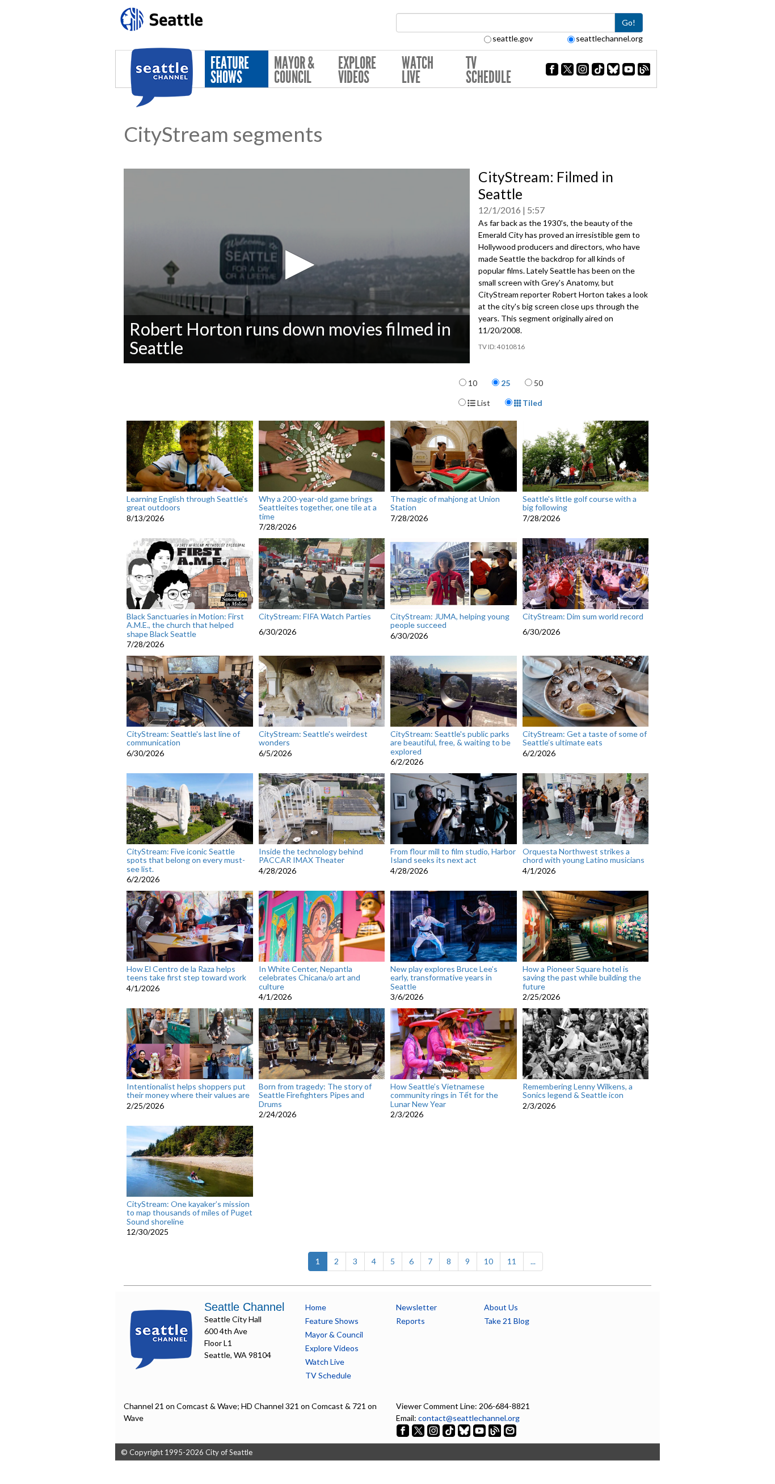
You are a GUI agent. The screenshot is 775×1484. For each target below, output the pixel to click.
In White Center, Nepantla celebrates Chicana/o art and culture (309, 978)
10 (472, 383)
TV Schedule (488, 70)
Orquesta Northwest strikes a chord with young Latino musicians (584, 856)
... (533, 1261)
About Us (501, 1307)
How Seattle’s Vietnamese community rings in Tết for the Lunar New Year (444, 1095)
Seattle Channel (244, 1307)
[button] (296, 265)
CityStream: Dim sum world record (583, 616)
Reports (410, 1321)
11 (511, 1261)
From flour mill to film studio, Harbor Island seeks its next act (453, 856)
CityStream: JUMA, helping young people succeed (449, 621)
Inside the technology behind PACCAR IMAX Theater (311, 856)
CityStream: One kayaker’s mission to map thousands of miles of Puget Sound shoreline (189, 1213)
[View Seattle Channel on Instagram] (434, 1430)
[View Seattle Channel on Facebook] (403, 1430)
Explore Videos (357, 70)
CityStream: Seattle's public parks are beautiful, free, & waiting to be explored (450, 743)
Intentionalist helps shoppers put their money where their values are (188, 1091)
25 (505, 383)
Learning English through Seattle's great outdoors (187, 503)
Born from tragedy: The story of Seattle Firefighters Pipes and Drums (315, 1095)
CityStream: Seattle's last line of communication (183, 738)
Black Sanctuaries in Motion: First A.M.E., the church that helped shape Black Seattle (185, 625)
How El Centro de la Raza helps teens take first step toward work (186, 973)
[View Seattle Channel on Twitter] (419, 1430)
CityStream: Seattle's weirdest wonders (313, 738)
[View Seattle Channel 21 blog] (495, 1430)
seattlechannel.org (609, 38)
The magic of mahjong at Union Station (445, 503)
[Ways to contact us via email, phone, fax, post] (510, 1430)
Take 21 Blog (506, 1321)
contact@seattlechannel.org (469, 1418)
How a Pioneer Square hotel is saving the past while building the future (582, 978)
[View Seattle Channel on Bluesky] (464, 1430)
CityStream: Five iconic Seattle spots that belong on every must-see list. (186, 860)
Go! (628, 22)
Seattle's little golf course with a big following (580, 503)
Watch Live (417, 70)
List (482, 403)
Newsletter (416, 1307)
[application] (297, 266)
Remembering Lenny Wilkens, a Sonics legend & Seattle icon (578, 1091)
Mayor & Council (294, 70)
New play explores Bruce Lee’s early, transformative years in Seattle (444, 978)
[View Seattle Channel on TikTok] (449, 1430)
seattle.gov (512, 38)
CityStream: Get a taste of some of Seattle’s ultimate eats (585, 738)
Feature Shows (229, 70)
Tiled (531, 403)
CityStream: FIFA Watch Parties (315, 616)
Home (315, 1307)
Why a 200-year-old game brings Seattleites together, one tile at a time (318, 507)
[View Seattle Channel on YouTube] (480, 1430)
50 (538, 383)
